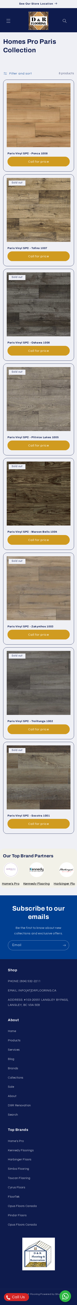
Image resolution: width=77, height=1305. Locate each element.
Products (14, 1040)
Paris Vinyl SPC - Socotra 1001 (29, 815)
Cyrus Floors (16, 1187)
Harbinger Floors (19, 1159)
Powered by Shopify (52, 1294)
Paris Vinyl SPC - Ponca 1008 (28, 153)
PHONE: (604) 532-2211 (24, 981)
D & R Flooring (31, 1294)
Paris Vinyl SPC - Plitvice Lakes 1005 (33, 437)
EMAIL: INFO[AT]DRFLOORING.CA (32, 990)
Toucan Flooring (19, 1178)
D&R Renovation (19, 1105)
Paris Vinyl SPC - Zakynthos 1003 (31, 626)
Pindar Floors (17, 1215)
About (12, 1096)
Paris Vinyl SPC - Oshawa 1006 (29, 342)
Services (14, 1049)
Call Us (18, 1297)
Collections (15, 1077)
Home (12, 1031)
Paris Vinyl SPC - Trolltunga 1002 (30, 720)
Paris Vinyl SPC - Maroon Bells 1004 (32, 531)
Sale (11, 1086)
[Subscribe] (64, 945)
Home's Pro (16, 1141)
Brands (13, 1068)
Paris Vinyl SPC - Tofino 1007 (27, 248)
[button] (8, 20)
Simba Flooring (18, 1168)
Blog (11, 1059)
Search (13, 1114)
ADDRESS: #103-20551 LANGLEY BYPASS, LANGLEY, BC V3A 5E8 (38, 1002)
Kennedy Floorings (21, 1150)
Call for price (38, 161)
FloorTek (14, 1196)
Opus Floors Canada (22, 1206)
